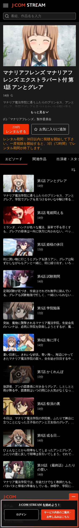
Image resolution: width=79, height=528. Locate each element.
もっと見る (38, 112)
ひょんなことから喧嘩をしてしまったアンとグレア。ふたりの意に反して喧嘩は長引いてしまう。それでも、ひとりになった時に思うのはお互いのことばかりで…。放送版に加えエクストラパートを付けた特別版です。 (38, 452)
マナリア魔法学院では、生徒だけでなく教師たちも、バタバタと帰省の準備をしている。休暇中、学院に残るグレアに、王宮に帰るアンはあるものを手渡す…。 (38, 484)
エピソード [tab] (13, 159)
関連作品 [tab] (39, 159)
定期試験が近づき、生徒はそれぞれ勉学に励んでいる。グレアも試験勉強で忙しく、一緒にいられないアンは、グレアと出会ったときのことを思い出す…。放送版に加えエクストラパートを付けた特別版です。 (38, 293)
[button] (16, 129)
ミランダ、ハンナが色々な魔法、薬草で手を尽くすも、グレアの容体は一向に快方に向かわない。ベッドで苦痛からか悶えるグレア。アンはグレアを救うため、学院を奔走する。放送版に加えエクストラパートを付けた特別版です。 (38, 229)
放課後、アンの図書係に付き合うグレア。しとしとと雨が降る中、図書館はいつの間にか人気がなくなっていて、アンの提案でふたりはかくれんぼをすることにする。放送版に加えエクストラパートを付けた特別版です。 (38, 388)
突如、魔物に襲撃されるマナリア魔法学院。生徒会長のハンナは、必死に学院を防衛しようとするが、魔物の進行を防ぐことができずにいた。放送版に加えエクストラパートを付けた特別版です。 (38, 325)
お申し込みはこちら (58, 514)
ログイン (21, 514)
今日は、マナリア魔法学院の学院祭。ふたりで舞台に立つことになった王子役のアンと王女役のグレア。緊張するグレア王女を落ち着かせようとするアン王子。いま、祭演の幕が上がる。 (38, 420)
